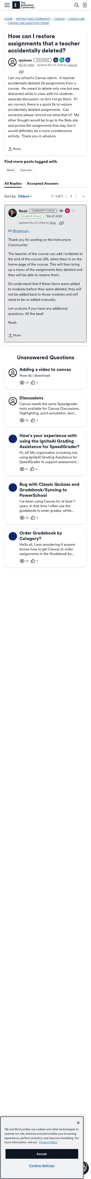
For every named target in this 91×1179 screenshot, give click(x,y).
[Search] (77, 5)
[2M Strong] (73, 211)
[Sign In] (85, 5)
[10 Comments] (62, 60)
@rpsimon (20, 231)
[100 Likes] (68, 60)
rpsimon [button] (25, 60)
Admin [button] (10, 170)
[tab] (13, 183)
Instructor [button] (26, 170)
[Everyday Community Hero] (67, 211)
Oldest (24, 196)
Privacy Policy (48, 1142)
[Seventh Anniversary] (56, 60)
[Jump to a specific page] (83, 196)
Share (14, 149)
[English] (23, 5)
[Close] (78, 1123)
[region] (42, 1147)
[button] (12, 62)
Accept (42, 1154)
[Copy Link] (21, 72)
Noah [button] (23, 211)
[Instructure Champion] (61, 211)
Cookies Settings (42, 1165)
